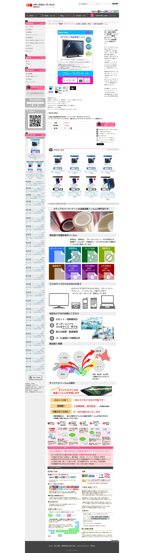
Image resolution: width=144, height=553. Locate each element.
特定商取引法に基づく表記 (68, 545)
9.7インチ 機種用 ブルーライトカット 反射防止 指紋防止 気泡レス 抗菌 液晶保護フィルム (39, 174)
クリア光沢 (30, 26)
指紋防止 (29, 32)
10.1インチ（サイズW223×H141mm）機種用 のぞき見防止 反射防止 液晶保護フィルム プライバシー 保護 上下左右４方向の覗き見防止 (107, 195)
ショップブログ (64, 16)
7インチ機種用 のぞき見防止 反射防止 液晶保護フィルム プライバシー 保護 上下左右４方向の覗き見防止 (91, 193)
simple (28, 64)
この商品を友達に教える (104, 131)
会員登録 (104, 8)
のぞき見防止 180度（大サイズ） (36, 43)
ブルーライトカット (32, 35)
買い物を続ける (102, 135)
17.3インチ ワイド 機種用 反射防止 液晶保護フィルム (91, 171)
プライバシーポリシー (83, 545)
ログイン (97, 8)
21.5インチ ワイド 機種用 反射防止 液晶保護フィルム (107, 171)
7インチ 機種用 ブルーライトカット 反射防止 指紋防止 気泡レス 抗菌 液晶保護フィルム (35, 156)
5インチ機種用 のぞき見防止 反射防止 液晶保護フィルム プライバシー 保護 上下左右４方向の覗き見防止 (57, 193)
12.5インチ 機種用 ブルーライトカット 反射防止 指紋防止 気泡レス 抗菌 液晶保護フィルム (35, 196)
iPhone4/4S (30, 48)
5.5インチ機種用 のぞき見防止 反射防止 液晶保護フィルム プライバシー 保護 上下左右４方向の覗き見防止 (74, 193)
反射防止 (29, 29)
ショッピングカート (103, 15)
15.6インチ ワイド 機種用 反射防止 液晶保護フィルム (74, 171)
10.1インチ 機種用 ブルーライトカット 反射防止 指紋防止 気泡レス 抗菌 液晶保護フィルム (35, 183)
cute (28, 61)
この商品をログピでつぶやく (106, 142)
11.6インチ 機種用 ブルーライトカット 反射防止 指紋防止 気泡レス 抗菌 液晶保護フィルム (35, 190)
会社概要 (29, 73)
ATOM (38, 377)
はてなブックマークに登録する (106, 140)
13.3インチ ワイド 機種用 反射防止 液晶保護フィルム (57, 171)
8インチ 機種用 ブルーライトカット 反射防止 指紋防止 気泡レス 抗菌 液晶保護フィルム (30, 174)
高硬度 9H (30, 37)
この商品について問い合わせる (106, 133)
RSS (34, 377)
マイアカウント (114, 8)
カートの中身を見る (35, 87)
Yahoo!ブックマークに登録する (106, 137)
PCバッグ (29, 51)
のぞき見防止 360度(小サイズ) (35, 40)
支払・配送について (48, 16)
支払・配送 (57, 545)
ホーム (33, 16)
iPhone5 (29, 45)
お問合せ (80, 16)
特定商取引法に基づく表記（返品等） (108, 129)
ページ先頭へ (114, 541)
